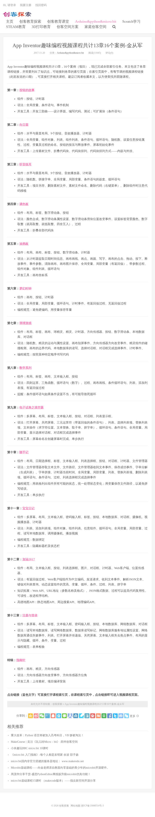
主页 (9, 21)
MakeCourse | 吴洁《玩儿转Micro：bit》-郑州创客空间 (44, 741)
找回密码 (41, 5)
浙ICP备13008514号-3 (92, 805)
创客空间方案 (68, 27)
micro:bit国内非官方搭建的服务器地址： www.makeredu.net (47, 761)
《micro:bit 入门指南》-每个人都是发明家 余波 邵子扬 (45, 754)
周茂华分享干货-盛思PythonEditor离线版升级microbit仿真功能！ (51, 774)
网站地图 (75, 805)
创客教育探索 (30, 21)
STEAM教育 (16, 27)
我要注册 (25, 5)
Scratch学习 (131, 21)
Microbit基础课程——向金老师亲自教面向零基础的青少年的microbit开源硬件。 (60, 767)
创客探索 (17, 14)
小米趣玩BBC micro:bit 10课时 (29, 748)
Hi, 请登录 (9, 5)
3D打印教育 (41, 27)
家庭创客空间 (95, 27)
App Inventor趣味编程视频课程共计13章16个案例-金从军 (77, 45)
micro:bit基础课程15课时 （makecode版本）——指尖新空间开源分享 (53, 780)
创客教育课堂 (58, 21)
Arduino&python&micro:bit (95, 21)
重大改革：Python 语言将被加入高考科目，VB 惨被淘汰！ (47, 735)
